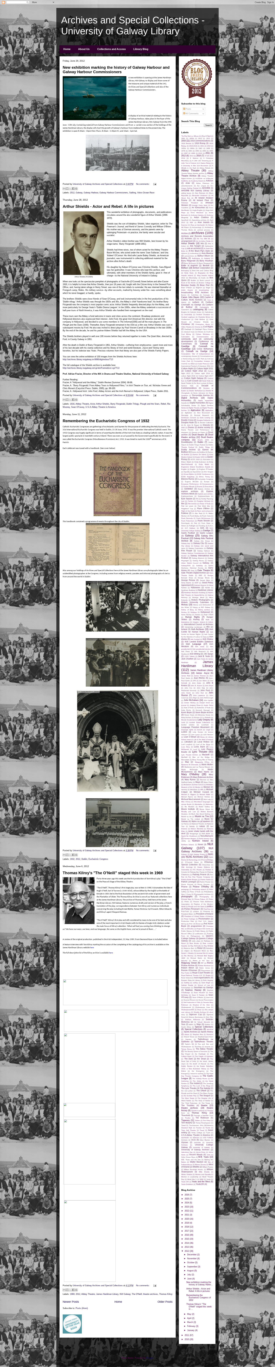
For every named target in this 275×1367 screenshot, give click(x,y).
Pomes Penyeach (192, 909)
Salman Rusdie (187, 985)
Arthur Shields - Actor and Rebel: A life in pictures (108, 206)
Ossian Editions (203, 867)
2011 (207, 153)
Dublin (84, 859)
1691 (183, 138)
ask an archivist (194, 248)
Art (197, 241)
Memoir (207, 787)
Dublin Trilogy (132, 404)
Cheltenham (185, 319)
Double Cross (187, 420)
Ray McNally (208, 946)
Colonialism (185, 337)
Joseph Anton (204, 703)
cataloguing (198, 309)
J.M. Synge (208, 654)
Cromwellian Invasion (202, 361)
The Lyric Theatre (189, 1088)
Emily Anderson (200, 462)
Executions (209, 486)
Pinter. (186, 901)
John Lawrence (199, 695)
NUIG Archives (194, 856)
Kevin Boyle (186, 712)
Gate (192, 570)
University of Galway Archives (195, 1150)
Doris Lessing (205, 418)
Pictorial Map (186, 899)
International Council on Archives (198, 624)
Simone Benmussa (196, 1017)
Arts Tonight (195, 246)
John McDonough (206, 698)
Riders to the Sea (201, 960)
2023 (187, 1207)
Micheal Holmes (203, 797)
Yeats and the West (201, 1181)
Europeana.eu (207, 484)
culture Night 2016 (188, 376)
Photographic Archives (202, 894)
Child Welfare (200, 319)
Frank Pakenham (187, 521)
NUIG (210, 854)
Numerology (193, 860)
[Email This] (64, 188)
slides (191, 1024)
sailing (195, 983)
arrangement (186, 241)
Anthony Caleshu (197, 215)
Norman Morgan (190, 838)
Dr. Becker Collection (205, 422)
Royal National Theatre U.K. (191, 975)
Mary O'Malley (190, 774)
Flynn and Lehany (204, 511)
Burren (183, 295)
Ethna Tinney (204, 477)
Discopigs (184, 415)
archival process (203, 230)
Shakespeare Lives (202, 1007)
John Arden (196, 683)
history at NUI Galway (201, 607)
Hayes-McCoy (199, 595)
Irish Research (200, 651)
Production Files (187, 921)
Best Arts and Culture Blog (202, 270)
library (202, 737)
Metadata (193, 789)
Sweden (188, 1039)
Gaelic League (206, 533)
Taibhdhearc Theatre (203, 1042)
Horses (197, 614)
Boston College (204, 283)
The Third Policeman (189, 1103)
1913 (208, 138)
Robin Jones (204, 968)
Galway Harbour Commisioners (113, 192)
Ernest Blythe (189, 474)
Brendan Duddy (188, 285)
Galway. (206, 563)
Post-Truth (185, 911)
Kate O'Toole (189, 707)
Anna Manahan (197, 212)
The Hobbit (195, 1083)
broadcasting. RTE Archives (194, 292)
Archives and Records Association (197, 236)
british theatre (187, 290)
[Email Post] (154, 184)
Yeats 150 (185, 1182)
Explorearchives (204, 496)
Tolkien (197, 1120)
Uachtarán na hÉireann (190, 1137)
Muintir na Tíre (202, 816)
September (192, 1266)
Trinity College (196, 1133)
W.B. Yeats (203, 1157)
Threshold (185, 1115)
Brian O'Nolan (186, 288)
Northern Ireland (200, 841)
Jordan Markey (189, 703)
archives (197, 233)
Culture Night (187, 368)
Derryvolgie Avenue (201, 395)
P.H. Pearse (197, 870)
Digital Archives (189, 398)
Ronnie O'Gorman (189, 970)
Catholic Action (195, 312)
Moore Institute (188, 809)
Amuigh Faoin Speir (199, 205)
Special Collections (204, 1027)
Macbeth (206, 755)
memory (184, 789)
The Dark (188, 1059)
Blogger (149, 1358)
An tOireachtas (198, 207)
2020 (187, 1219)
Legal (208, 730)
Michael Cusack (201, 792)
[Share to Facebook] (73, 188)
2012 (72, 192)
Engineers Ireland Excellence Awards (195, 467)
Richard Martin (196, 958)
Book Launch (205, 280)
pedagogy (185, 889)
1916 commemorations (200, 141)
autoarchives (189, 256)
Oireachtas (206, 865)
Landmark (205, 725)
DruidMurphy (187, 442)
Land (183, 722)
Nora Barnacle (207, 836)
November (192, 1258)
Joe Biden (203, 681)
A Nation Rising (205, 163)
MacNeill (184, 757)
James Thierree (200, 676)
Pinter (211, 899)
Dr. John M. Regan (191, 425)
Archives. (189, 238)
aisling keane (186, 193)
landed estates (187, 725)
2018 (187, 1227)
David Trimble (186, 383)
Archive (184, 233)
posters (196, 911)
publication (199, 934)
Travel (202, 1130)
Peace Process (187, 884)
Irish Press (185, 651)
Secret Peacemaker (206, 1000)
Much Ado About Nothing (200, 814)
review (210, 953)
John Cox (188, 688)
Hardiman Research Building (194, 592)
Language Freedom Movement (195, 727)
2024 (187, 1202)
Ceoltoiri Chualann (203, 314)
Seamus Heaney (193, 990)
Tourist (207, 1128)
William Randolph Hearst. (193, 1169)
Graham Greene (200, 585)
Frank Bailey (194, 516)
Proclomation (204, 919)
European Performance (190, 484)
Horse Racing (186, 614)
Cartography (204, 307)
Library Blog (140, 49)
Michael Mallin (205, 794)
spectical (210, 1029)
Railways (207, 941)
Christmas (185, 324)
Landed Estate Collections (199, 722)
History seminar (204, 610)
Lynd (195, 749)
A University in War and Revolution (194, 165)
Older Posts (165, 1301)
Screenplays (185, 987)
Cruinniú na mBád (188, 364)
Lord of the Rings (203, 744)
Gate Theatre (203, 570)
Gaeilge (206, 530)
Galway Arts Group (202, 541)
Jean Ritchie (199, 678)
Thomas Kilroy (166, 1294)
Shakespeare (186, 1007)
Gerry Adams (186, 583)
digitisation (196, 410)
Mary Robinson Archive (203, 777)
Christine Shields (201, 322)
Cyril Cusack (192, 381)
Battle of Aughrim (189, 265)
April (189, 1318)
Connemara (186, 344)
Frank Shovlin (204, 521)
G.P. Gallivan (190, 528)
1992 (197, 151)
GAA (202, 528)
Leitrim (184, 732)
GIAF (196, 583)
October (191, 1262)
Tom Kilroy (207, 1120)
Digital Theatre (194, 408)
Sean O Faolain (198, 995)
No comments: (143, 184)
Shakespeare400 (187, 1010)
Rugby (208, 975)
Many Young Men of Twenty (202, 760)
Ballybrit (207, 258)
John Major (193, 698)
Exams (199, 486)
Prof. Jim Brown (195, 924)
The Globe (197, 1081)
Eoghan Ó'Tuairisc (206, 469)
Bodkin (193, 280)
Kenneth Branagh (203, 710)
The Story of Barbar (202, 1100)
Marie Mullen (207, 764)
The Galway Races (199, 1078)
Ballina (184, 258)
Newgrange (194, 834)
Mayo (197, 782)
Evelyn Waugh (189, 486)
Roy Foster (185, 973)
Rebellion (209, 948)
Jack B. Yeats (204, 656)
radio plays (196, 941)
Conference (204, 341)
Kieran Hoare (189, 715)
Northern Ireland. (187, 844)
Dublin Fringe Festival (197, 445)
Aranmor (184, 225)
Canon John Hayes (190, 297)
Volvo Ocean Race (145, 192)
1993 (204, 151)
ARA (191, 222)
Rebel (163, 404)
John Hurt (200, 693)
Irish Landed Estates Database (199, 642)
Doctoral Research (201, 415)
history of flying (187, 610)
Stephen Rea (198, 1034)
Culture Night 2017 (206, 376)
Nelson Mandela (197, 829)
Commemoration (203, 337)
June (189, 1278)
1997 (186, 153)
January (191, 1330)
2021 (187, 1215)
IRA (208, 627)
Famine (190, 501)
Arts (202, 243)
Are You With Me (203, 238)
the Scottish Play (190, 1096)
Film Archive (192, 504)
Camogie (206, 295)
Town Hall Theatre (188, 1130)
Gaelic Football (188, 533)
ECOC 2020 (195, 459)
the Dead (201, 1059)
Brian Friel (205, 285)
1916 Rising (200, 143)
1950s (183, 148)
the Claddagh (200, 1054)
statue (186, 1034)
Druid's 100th (203, 440)
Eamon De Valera (199, 454)
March (190, 1322)
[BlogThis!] (67, 188)
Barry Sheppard (205, 263)
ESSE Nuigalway (187, 477)
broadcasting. (204, 290)
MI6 (201, 789)
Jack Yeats (201, 659)
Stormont (209, 1034)
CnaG (208, 332)
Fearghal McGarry (203, 501)
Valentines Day (187, 1152)
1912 (200, 138)
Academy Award (197, 181)
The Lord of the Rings (201, 1086)
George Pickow (188, 580)
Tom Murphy (186, 1123)
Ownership (185, 870)
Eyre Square (186, 499)
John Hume (186, 693)
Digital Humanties (197, 403)
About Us (84, 49)
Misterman (209, 804)
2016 (198, 155)
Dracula (206, 425)
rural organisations (202, 978)
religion (187, 951)
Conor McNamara (205, 349)
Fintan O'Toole (205, 504)
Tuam (208, 1133)
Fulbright (192, 526)
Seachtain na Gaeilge (203, 987)
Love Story (185, 747)
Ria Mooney (188, 956)
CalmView (194, 295)
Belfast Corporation (201, 268)
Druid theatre (198, 434)
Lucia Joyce (199, 747)
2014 (187, 1243)
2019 (187, 1223)
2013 (191, 156)
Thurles (187, 1118)
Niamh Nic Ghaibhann (189, 836)
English (184, 469)
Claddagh (187, 329)
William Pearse (207, 1167)
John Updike (208, 700)
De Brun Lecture (200, 383)
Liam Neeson (208, 734)
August (190, 1270)
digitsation (188, 413)
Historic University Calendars (195, 602)
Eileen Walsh (186, 462)
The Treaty (206, 1103)
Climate (200, 332)
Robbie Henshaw (204, 965)
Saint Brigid (205, 983)
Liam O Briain (190, 737)
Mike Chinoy (185, 802)
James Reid (185, 676)
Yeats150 (200, 1184)
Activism (209, 181)
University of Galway (201, 1147)
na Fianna (185, 824)
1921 (202, 146)
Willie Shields (204, 1172)
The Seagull (205, 1095)
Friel (195, 523)
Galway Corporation (196, 548)
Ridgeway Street (189, 963)
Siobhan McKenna (192, 1019)
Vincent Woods (196, 1155)
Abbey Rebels (205, 168)
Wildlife (196, 1167)
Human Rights (192, 617)
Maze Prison (208, 782)
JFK (194, 681)
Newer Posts (71, 1301)
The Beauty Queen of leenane (195, 1051)
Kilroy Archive (186, 717)
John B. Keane (196, 685)
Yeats (208, 1179)
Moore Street (205, 809)
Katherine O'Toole (204, 707)
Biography (201, 273)
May (189, 1314)
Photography (204, 897)
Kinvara (197, 717)
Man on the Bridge (201, 757)
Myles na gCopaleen (201, 821)
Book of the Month (188, 283)
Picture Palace (199, 899)
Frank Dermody (187, 518)
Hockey (184, 612)
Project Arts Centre (204, 929)
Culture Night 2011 (205, 368)
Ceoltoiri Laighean (188, 317)
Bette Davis (189, 273)
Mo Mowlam (189, 807)
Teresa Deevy (186, 1049)
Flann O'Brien (203, 508)
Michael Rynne (187, 797)
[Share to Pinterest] (76, 188)
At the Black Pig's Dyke (199, 251)
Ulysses (184, 1142)
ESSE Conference (204, 474)
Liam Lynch (195, 734)
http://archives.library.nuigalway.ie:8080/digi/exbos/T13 (88, 359)
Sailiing (132, 192)
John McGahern (191, 700)
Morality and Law (188, 811)
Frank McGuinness (203, 518)
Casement (185, 309)
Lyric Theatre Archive (189, 755)
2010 (200, 153)
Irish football (195, 639)
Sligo (198, 1024)
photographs (187, 896)
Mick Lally (207, 799)
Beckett (206, 265)
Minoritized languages (202, 802)
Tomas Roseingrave (203, 1123)
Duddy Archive (188, 450)
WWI (201, 1179)
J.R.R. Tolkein (189, 656)
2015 (187, 1239)
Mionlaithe (198, 804)
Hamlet (207, 588)
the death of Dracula (198, 1064)
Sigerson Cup (195, 1014)
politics (210, 906)
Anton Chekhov (201, 217)
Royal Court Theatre (201, 973)
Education (207, 459)
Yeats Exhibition (187, 1184)
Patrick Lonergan (188, 882)
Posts (188, 109)
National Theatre (198, 824)
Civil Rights (208, 327)
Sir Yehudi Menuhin (202, 1022)
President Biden (187, 914)
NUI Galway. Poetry (197, 854)
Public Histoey (186, 931)
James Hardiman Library (107, 1294)
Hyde (207, 619)
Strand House (189, 1037)
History (184, 604)
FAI (197, 499)
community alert (189, 339)
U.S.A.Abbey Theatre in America (100, 407)
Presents (206, 911)
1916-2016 (193, 146)
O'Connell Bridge (207, 860)
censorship (188, 314)
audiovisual (194, 253)
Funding (202, 526)
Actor (92, 404)
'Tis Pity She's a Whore (190, 136)
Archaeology (196, 227)
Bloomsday (193, 278)
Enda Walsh (204, 464)
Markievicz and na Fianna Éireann (197, 767)
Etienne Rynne (187, 479)
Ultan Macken (205, 1140)
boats (203, 278)
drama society (204, 427)
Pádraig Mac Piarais (197, 872)
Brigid (208, 288)
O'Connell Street (192, 862)
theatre (204, 1105)
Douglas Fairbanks (204, 420)
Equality (187, 472)
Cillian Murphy (186, 327)
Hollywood (205, 612)
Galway (79, 192)
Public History (200, 931)
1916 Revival (186, 143)
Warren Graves (200, 1164)
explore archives (189, 491)
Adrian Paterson (202, 183)
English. (193, 469)
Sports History (207, 1032)
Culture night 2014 (202, 373)
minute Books (186, 804)
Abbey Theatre (82, 404)
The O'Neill (137, 1294)
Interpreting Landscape (194, 627)
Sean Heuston (199, 992)
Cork (209, 359)
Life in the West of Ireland (203, 739)
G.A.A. (210, 526)
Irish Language (193, 644)
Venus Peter (200, 1152)
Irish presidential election (202, 649)
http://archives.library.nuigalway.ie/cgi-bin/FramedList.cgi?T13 (91, 368)
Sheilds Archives (200, 1012)
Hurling (196, 619)
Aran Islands (203, 222)
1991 (190, 151)
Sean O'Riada (197, 997)
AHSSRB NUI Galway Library (195, 191)
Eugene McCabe (192, 481)
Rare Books (194, 943)
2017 (187, 1231)
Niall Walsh (206, 834)
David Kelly (206, 381)
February (191, 1326)
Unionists (197, 1142)
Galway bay (185, 543)
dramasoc (184, 432)
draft (183, 427)
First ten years (187, 506)
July (189, 1274)
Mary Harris (203, 772)
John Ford (205, 690)
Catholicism (209, 312)
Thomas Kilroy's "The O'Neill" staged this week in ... (199, 1306)
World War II (192, 1179)
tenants (207, 1047)
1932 (72, 859)
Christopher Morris (202, 324)
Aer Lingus (201, 186)
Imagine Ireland (199, 622)
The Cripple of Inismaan (204, 1056)
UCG (193, 1140)
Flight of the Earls (187, 511)
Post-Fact (207, 909)
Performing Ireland (199, 889)
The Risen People (206, 1093)
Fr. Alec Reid (197, 513)
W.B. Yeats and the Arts (191, 1160)
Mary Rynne (190, 779)
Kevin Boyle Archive (204, 712)
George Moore (204, 578)
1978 (183, 151)
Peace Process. (203, 884)
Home (67, 49)
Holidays (193, 612)
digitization (209, 410)
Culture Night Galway (193, 378)
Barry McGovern (190, 263)
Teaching (198, 1047)
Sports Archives (190, 1032)
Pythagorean (195, 936)
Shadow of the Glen (201, 1005)
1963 (200, 148)
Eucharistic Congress (98, 859)
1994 (211, 151)
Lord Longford (186, 744)
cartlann (195, 302)
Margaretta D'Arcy (202, 762)
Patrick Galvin (206, 879)
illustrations (185, 622)
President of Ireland (204, 914)
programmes (196, 926)
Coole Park (200, 359)
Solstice (207, 1024)
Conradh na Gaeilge (196, 351)
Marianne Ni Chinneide (189, 764)
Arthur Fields (206, 241)
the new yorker (187, 1091)
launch (199, 730)
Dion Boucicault (203, 413)
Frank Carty (206, 516)
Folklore (184, 513)
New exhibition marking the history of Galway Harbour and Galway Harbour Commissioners (116, 69)
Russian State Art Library (190, 980)
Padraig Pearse (199, 874)
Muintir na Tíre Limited (190, 819)
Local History (203, 742)
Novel (200, 844)
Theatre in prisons (197, 1110)
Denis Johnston (199, 393)
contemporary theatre (189, 356)
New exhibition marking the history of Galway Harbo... (199, 1283)
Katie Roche (186, 710)
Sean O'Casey (77, 407)
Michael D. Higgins (188, 794)
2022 (187, 1211)
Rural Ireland (186, 978)
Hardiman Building (188, 590)
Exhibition (188, 489)
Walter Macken (196, 1162)
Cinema (197, 327)
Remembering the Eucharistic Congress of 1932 (106, 421)
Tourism (199, 1128)
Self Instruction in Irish (192, 1002)
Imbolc (210, 622)
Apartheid (184, 220)
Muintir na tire (186, 816)
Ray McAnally (195, 946)
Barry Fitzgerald (117, 404)
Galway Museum (198, 558)
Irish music (199, 646)
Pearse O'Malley (201, 886)
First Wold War (204, 506)
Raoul (183, 943)
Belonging (185, 270)
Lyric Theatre (199, 751)
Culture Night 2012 (194, 371)
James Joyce (202, 673)
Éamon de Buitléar (198, 452)
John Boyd (209, 685)
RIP (202, 963)
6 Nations (194, 158)
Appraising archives (199, 220)
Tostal (183, 1125)
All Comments (192, 113)
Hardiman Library (205, 590)
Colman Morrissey (203, 334)
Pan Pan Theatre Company (199, 877)
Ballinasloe (196, 258)
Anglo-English (197, 210)
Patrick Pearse (205, 882)
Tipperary (185, 1120)
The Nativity (205, 1088)
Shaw (199, 1010)
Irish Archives (197, 629)
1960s (192, 148)
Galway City (198, 543)
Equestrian (197, 472)
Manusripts (185, 760)
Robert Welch (187, 968)
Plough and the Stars (149, 404)
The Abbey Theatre (204, 1049)
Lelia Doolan (198, 732)
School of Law (204, 985)
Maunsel (203, 780)
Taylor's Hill (189, 1044)
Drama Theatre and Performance (195, 430)
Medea (197, 787)
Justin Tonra (208, 705)
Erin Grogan (208, 472)
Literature (188, 742)
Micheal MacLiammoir (190, 799)
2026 (187, 1195)
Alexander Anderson (199, 195)
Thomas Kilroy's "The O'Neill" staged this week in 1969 (113, 873)
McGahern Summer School (193, 784)
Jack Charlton (187, 659)
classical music (189, 332)
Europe (206, 481)
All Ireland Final (201, 200)
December (192, 1254)
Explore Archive (204, 489)
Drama (191, 427)
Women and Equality (203, 1174)
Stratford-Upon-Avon (205, 1037)
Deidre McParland (195, 391)
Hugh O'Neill (208, 614)
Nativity (192, 826)
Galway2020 (185, 565)
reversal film (201, 953)
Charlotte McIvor (204, 317)
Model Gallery (204, 807)
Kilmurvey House (204, 715)
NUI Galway (125, 1294)
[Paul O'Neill (206, 136)
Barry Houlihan (206, 261)
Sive (183, 1024)
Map (187, 762)
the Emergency (198, 1071)
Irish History (208, 639)
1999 (193, 153)
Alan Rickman (200, 193)
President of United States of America (198, 916)
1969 (72, 1294)
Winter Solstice (186, 1174)
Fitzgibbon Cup (187, 508)
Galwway (199, 565)
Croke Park (185, 361)
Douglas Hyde (187, 422)
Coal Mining (186, 334)
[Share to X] (70, 188)
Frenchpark (185, 523)
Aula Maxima (207, 253)
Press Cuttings (189, 919)
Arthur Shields (102, 404)
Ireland (184, 629)
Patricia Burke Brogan (189, 879)
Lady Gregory (204, 719)
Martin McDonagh (189, 769)
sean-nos (209, 997)
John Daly (201, 688)
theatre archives (150, 1294)
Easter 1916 (199, 457)
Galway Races (198, 561)
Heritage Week (198, 597)
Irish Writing (195, 654)
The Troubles (187, 1105)
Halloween (195, 587)
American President (189, 203)
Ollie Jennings (187, 867)
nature (202, 826)
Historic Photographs (200, 600)
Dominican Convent (188, 418)
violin (208, 1155)
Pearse (184, 887)
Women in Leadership (189, 1177)
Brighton (199, 288)
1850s (191, 138)
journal (183, 705)
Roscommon (205, 970)
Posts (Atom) (82, 1308)
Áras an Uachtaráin (198, 225)
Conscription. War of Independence (195, 354)
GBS (200, 575)
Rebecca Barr (189, 948)
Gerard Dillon (205, 580)
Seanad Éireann (190, 1000)
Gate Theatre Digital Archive (193, 573)
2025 (187, 1198)
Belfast (184, 268)
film (182, 503)
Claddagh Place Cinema (204, 329)
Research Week (200, 951)
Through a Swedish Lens (203, 1115)
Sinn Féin (209, 1017)
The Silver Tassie (187, 1098)
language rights (187, 730)
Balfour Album (203, 256)
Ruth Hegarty (208, 980)
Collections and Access (111, 49)
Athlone (184, 253)
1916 (72, 404)
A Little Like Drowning (200, 161)
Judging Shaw (195, 705)
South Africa (186, 1027)
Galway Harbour (91, 192)
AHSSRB (206, 188)
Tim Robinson (202, 1118)
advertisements (186, 186)
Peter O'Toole (195, 892)
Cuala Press (202, 364)
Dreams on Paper (198, 432)
